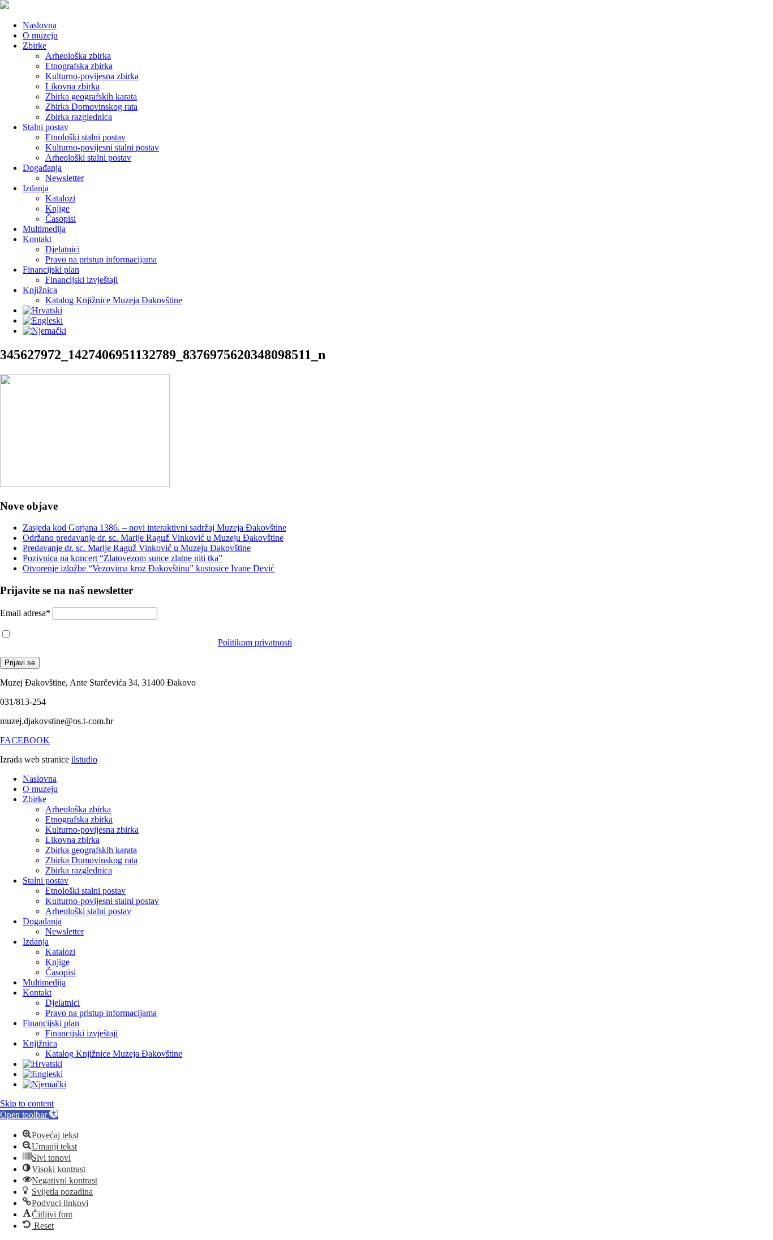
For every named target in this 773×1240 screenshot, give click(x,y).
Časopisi (60, 218)
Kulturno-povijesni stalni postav (102, 147)
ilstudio (84, 759)
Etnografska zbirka (79, 66)
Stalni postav (45, 127)
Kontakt (37, 239)
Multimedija (44, 229)
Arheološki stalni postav (88, 157)
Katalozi (60, 198)
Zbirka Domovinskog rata (91, 106)
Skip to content (27, 1103)
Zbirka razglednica (78, 117)
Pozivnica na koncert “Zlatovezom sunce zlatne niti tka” (122, 558)
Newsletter (64, 178)
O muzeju (40, 35)
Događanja (42, 168)
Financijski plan (51, 269)
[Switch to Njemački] (44, 330)
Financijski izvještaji (81, 280)
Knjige (57, 208)
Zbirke (34, 45)
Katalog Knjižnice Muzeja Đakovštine (113, 300)
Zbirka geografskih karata (91, 96)
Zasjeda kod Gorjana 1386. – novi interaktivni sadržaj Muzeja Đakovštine (154, 527)
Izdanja (36, 188)
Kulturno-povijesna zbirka (92, 76)
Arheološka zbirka (78, 56)
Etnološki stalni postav (85, 137)
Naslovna (40, 25)
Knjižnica (40, 290)
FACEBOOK (25, 740)
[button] (29, 1115)
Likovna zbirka (72, 86)
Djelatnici (62, 249)
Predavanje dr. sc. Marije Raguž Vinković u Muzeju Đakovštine (137, 548)
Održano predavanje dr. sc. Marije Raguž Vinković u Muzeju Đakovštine (153, 537)
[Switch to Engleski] (43, 320)
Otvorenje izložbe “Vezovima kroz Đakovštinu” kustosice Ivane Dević (148, 568)
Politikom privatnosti (255, 642)
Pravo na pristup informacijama (101, 259)
